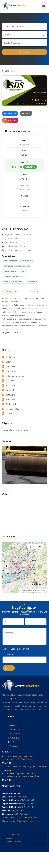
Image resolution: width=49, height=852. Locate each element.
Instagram (12, 120)
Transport (10, 414)
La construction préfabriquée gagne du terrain (24, 767)
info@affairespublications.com (23, 817)
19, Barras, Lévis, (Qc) (14, 235)
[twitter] (29, 838)
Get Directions (37, 547)
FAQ (12, 742)
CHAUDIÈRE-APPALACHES (15, 430)
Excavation (11, 381)
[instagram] (41, 838)
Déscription (10, 291)
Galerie (36, 291)
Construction (11, 371)
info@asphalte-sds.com (15, 246)
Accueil (13, 725)
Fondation (10, 385)
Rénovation (11, 399)
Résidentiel (11, 404)
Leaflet (23, 590)
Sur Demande (10, 242)
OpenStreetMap (32, 590)
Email (28, 113)
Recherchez (24, 52)
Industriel (10, 390)
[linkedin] (33, 838)
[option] (24, 465)
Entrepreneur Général (15, 376)
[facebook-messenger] (37, 838)
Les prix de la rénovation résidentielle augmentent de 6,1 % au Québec (20, 758)
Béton (8, 362)
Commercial (11, 367)
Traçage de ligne (13, 409)
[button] (24, 42)
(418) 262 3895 (11, 238)
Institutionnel (11, 395)
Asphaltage (11, 357)
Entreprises (15, 729)
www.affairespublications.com (24, 821)
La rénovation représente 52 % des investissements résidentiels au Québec (21, 775)
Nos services (15, 734)
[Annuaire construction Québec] (13, 5)
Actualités (14, 738)
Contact (13, 746)
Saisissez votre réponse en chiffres (17, 649)
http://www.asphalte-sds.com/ (17, 250)
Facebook (12, 113)
